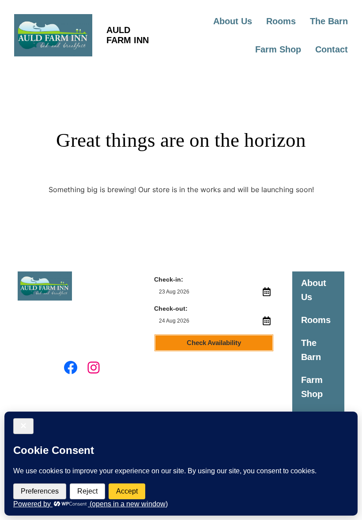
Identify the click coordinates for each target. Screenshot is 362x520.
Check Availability (214, 342)
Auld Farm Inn (127, 35)
